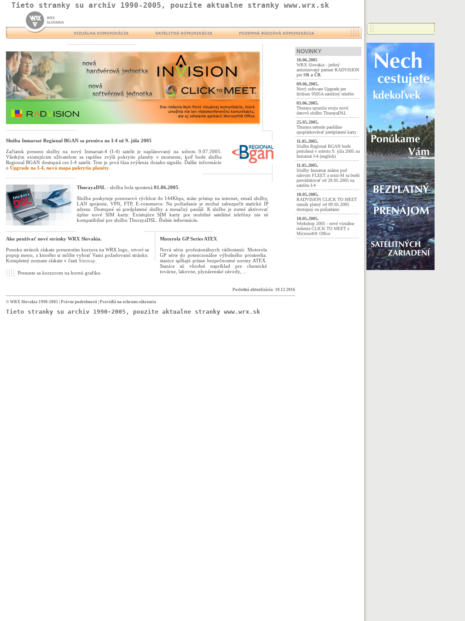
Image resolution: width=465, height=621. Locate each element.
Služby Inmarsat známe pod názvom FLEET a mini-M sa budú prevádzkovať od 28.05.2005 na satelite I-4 (328, 178)
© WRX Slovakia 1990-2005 (32, 302)
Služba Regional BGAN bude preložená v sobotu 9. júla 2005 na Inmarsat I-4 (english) (328, 151)
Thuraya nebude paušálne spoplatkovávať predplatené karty (326, 130)
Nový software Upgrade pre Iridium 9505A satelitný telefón (325, 91)
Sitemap (87, 260)
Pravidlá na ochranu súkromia (128, 302)
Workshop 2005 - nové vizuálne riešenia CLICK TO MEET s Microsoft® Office (325, 228)
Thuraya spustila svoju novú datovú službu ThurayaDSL (322, 110)
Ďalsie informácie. (178, 220)
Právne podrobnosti (79, 302)
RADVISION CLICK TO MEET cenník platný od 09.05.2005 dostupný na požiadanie (327, 204)
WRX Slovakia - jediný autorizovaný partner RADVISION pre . (328, 69)
